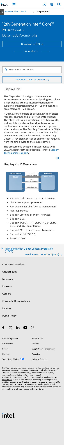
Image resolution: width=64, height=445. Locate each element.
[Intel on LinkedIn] (18, 328)
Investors (7, 286)
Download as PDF (31, 44)
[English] (51, 4)
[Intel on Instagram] (32, 328)
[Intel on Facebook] (3, 328)
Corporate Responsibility (16, 301)
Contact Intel (9, 271)
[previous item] (2, 12)
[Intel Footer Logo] (8, 415)
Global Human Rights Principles (24, 384)
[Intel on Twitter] (10, 328)
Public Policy (9, 315)
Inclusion (7, 308)
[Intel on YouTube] (25, 328)
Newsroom (8, 279)
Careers (6, 293)
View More (30, 51)
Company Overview (13, 264)
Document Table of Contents (31, 79)
